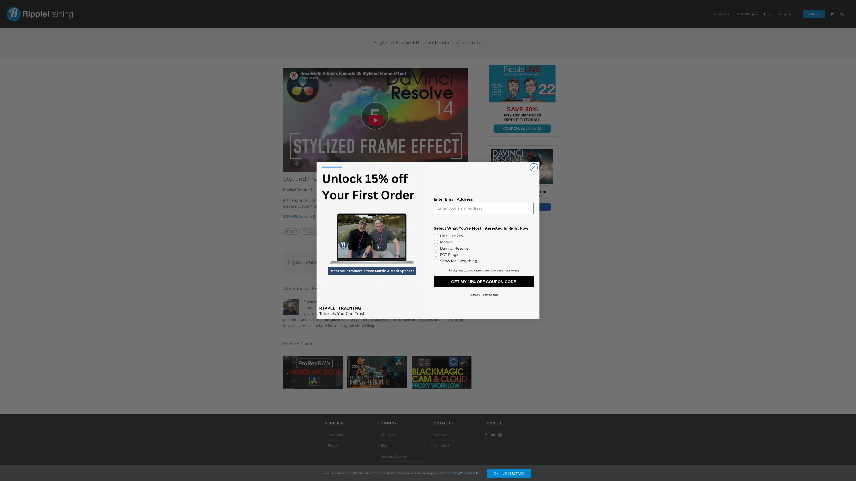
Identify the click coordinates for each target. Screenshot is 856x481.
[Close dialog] (534, 167)
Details (474, 473)
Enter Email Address (453, 199)
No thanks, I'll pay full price (483, 294)
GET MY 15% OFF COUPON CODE (483, 281)
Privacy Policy (459, 473)
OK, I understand (509, 473)
